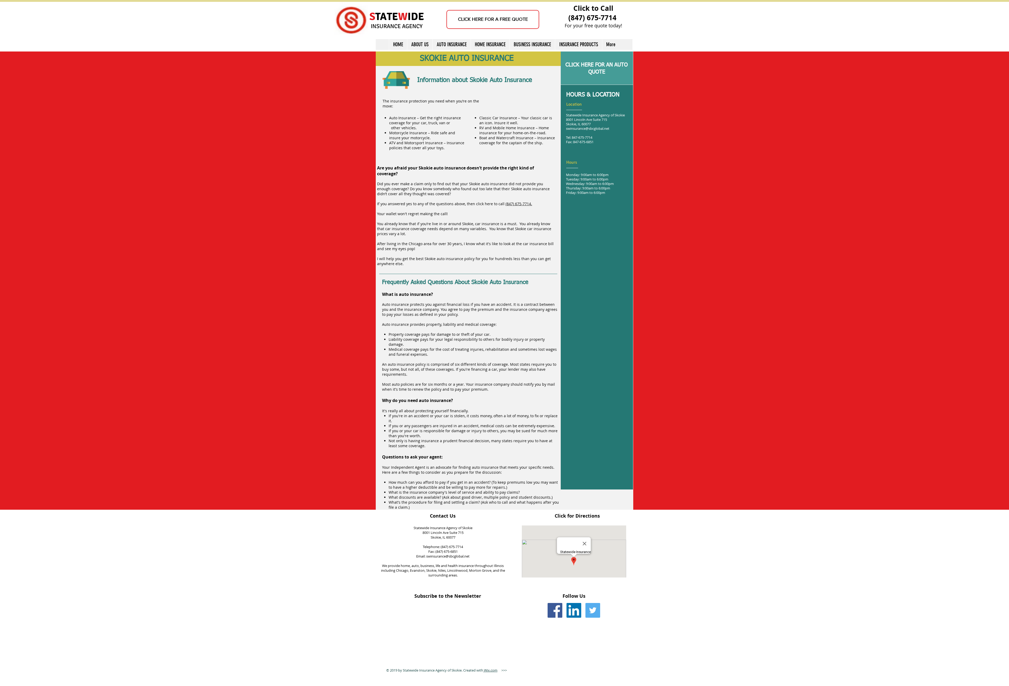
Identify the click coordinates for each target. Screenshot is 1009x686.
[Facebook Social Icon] (555, 610)
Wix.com (490, 670)
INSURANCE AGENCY (397, 26)
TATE (386, 16)
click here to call (490, 203)
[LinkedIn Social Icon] (574, 610)
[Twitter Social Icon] (592, 610)
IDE (416, 16)
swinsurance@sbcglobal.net (587, 128)
